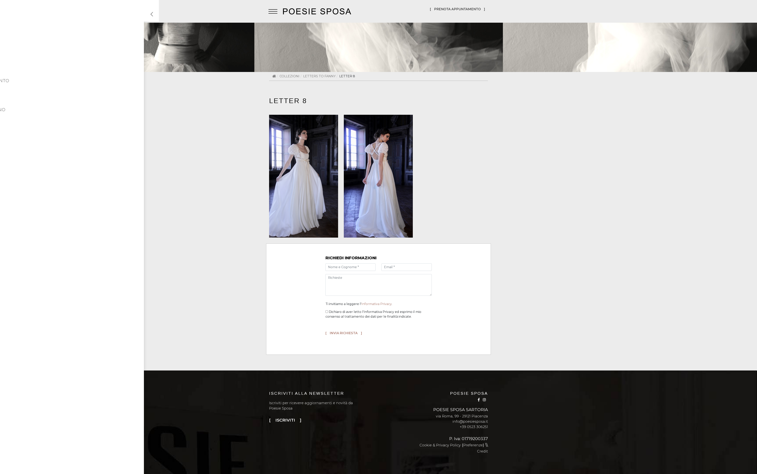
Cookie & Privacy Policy (440, 445)
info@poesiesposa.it (470, 421)
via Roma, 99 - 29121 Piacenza (462, 416)
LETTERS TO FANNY (319, 76)
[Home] (274, 76)
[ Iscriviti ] (285, 420)
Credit (482, 451)
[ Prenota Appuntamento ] (457, 9)
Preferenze (473, 445)
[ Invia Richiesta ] (343, 333)
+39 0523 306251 (474, 427)
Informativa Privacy (376, 304)
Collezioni (289, 76)
